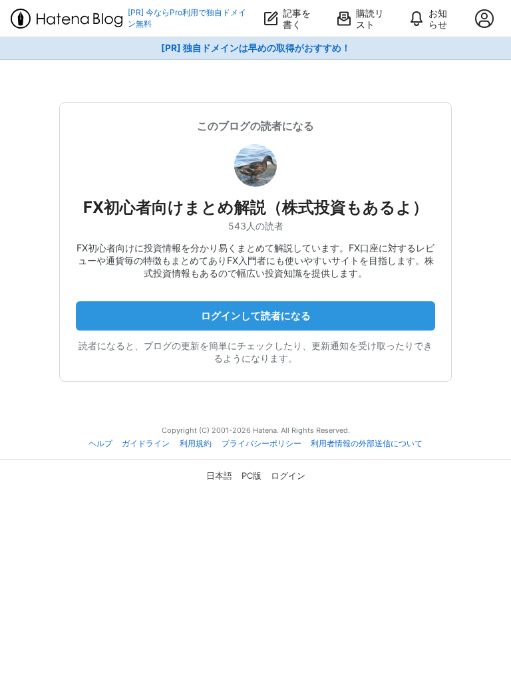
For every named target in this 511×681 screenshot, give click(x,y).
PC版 (251, 475)
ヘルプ (100, 443)
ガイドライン (146, 443)
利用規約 (196, 443)
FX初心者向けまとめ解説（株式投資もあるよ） (255, 207)
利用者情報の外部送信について (367, 443)
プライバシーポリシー (261, 443)
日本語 (219, 475)
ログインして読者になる (256, 315)
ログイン (288, 475)
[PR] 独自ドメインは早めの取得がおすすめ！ (256, 48)
